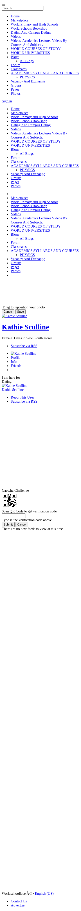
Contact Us (19, 901)
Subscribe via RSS (24, 346)
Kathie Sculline (25, 327)
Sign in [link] (7, 101)
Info (14, 362)
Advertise (18, 905)
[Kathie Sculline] (40, 386)
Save (20, 311)
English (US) (44, 893)
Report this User (22, 397)
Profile (15, 357)
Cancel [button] (8, 311)
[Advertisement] (29, 286)
